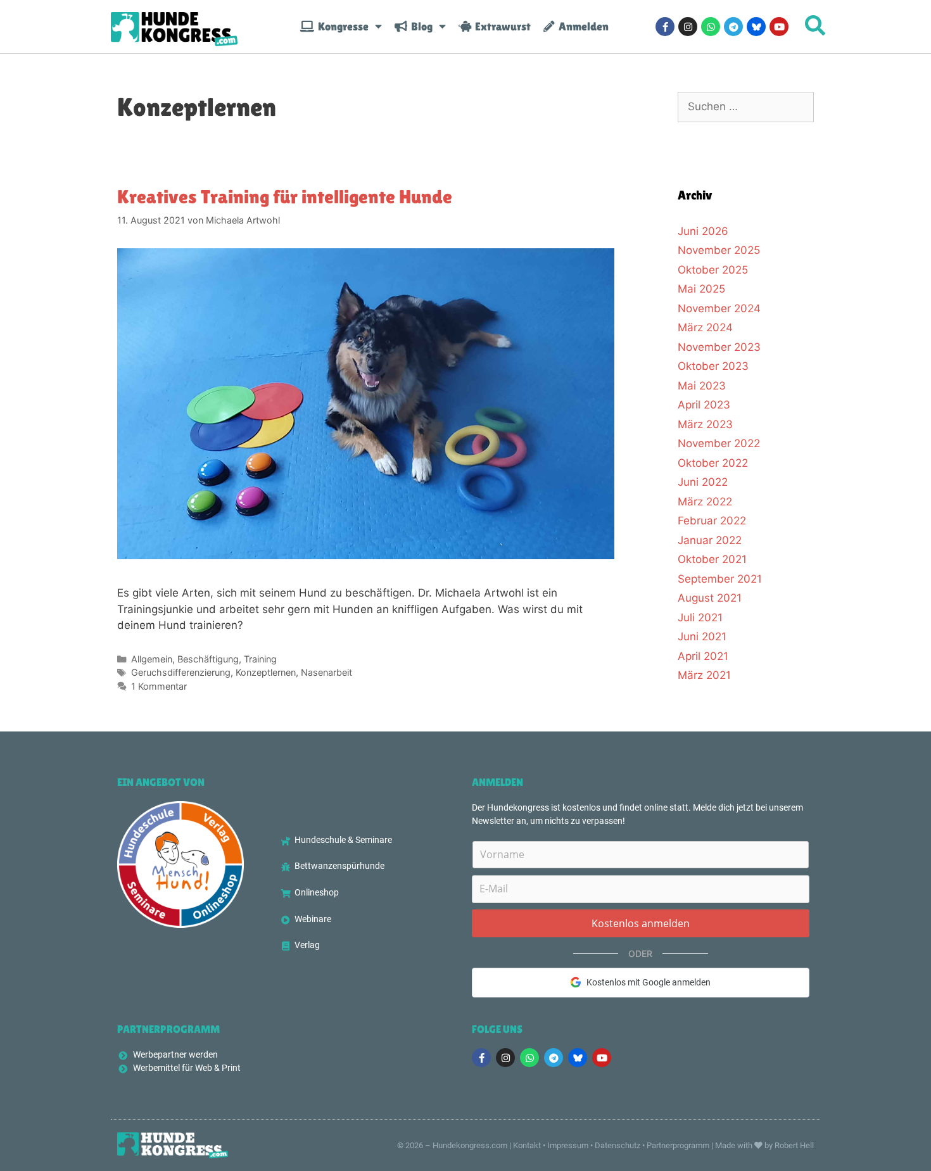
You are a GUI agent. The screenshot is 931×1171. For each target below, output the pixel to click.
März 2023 (705, 424)
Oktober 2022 (713, 463)
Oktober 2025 (713, 269)
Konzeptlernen (266, 672)
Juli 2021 (700, 617)
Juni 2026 (703, 231)
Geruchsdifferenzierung (181, 672)
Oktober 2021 (712, 559)
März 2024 (705, 327)
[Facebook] (665, 26)
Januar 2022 (710, 540)
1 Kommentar (159, 686)
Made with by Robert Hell (764, 1145)
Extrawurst (501, 26)
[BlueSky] (756, 26)
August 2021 (710, 598)
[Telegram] (733, 26)
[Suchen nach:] (746, 106)
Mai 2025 (701, 288)
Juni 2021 (702, 636)
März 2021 (704, 675)
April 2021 (703, 656)
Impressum (567, 1145)
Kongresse (341, 26)
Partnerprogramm (678, 1145)
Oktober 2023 (713, 366)
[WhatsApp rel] (710, 26)
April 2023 (704, 404)
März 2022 (705, 501)
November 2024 (719, 308)
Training (260, 659)
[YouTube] (779, 26)
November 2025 (719, 250)
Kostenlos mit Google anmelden (648, 982)
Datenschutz (617, 1145)
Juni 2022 (703, 482)
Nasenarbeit (326, 672)
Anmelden (582, 26)
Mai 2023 (702, 385)
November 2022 (719, 443)
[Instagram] (687, 26)
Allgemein (151, 659)
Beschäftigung (208, 659)
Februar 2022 (712, 520)
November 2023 (719, 347)
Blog (420, 26)
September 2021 (720, 579)
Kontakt (527, 1145)
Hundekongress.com (470, 1145)
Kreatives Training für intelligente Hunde (284, 197)
